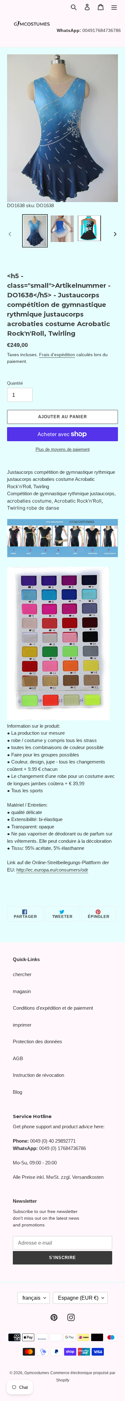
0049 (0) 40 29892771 (53, 1141)
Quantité (15, 383)
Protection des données (37, 1041)
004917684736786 (101, 30)
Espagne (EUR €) (78, 1298)
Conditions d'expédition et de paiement (53, 1008)
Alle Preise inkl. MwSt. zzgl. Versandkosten (58, 1177)
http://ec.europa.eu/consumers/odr (52, 870)
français (31, 1298)
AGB (18, 1058)
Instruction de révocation (38, 1075)
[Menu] (114, 7)
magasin (22, 991)
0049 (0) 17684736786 (62, 1148)
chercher (22, 974)
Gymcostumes (36, 1373)
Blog (17, 1092)
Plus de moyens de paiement (63, 449)
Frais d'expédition (57, 354)
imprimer (22, 1025)
